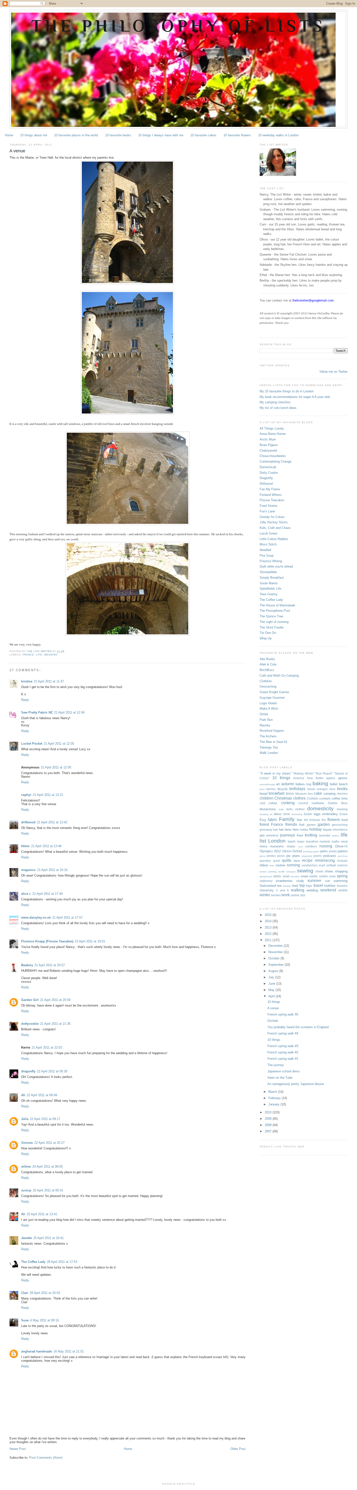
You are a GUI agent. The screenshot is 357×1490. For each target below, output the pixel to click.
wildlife (343, 890)
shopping (341, 871)
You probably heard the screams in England (298, 1027)
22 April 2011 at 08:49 (42, 1095)
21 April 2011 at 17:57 (67, 917)
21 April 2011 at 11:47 (49, 681)
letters (335, 835)
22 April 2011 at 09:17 (45, 1119)
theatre (287, 886)
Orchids (272, 1021)
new (300, 846)
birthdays (297, 789)
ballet (334, 784)
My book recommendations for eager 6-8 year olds (295, 397)
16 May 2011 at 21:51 (68, 1351)
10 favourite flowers (237, 135)
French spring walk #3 (282, 1046)
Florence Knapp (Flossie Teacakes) (47, 941)
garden (324, 824)
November (276, 952)
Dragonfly (266, 478)
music (291, 846)
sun (327, 881)
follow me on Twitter (334, 371)
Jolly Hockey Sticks (274, 522)
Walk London (269, 753)
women (276, 895)
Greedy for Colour (272, 517)
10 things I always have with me (160, 135)
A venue (273, 1008)
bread (263, 793)
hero (296, 829)
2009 (268, 1118)
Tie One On (268, 633)
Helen (25, 846)
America (298, 778)
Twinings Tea (269, 747)
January (274, 1104)
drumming (296, 814)
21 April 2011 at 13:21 (48, 795)
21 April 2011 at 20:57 (49, 965)
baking (320, 783)
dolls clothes (295, 809)
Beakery (27, 965)
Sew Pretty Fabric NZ (37, 712)
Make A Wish (269, 708)
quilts (286, 860)
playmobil (307, 856)
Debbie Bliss (338, 803)
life (39, 654)
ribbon (264, 865)
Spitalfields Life (270, 588)
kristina (26, 681)
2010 (268, 1112)
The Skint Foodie (272, 627)
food (344, 820)
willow (26, 1166)
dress (278, 814)
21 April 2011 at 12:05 (59, 743)
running (293, 865)
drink (286, 814)
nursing (325, 846)
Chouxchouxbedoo (273, 456)
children (266, 798)
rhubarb (342, 860)
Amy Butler (315, 778)
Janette (26, 1238)
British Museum (296, 793)
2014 (268, 921)
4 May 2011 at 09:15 (44, 1320)
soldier (323, 876)
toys (309, 885)
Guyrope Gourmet (272, 697)
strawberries (284, 881)
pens (262, 856)
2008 (268, 1125)
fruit (302, 825)
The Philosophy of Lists (178, 25)
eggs (317, 814)
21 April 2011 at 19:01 (90, 941)
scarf (322, 865)
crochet (303, 803)
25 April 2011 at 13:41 (42, 1214)
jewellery (272, 835)
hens (288, 829)
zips (302, 895)
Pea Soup (266, 555)
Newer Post (17, 1449)
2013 (268, 927)
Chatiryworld (268, 450)
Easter (308, 814)
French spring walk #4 (282, 1033)
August (273, 971)
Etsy (263, 820)
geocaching (340, 824)
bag (308, 784)
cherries (342, 793)
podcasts (329, 856)
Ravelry (265, 725)
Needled (265, 550)
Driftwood (266, 483)
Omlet (264, 714)
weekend (328, 890)
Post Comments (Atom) (45, 1457)
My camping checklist (275, 402)
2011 (268, 940)
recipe (307, 860)
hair (275, 829)
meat (344, 841)
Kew (300, 835)
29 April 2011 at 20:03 (45, 1293)
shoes (329, 871)
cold (262, 803)
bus (310, 793)
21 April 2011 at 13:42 (52, 822)
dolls (281, 809)
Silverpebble (268, 572)
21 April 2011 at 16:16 (52, 870)
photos (271, 855)
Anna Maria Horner (273, 434)
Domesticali (268, 467)
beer (262, 789)
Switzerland (268, 885)
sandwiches (309, 865)
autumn (287, 784)
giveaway (266, 829)
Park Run (266, 720)
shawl (319, 871)
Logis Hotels (268, 703)
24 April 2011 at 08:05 (47, 1166)
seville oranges (287, 871)
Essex (344, 814)
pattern (343, 851)
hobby (304, 829)
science (342, 865)
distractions (268, 809)
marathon (312, 841)
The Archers (268, 736)
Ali (23, 1095)
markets (325, 841)
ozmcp (26, 1190)
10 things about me (33, 135)
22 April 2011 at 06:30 (52, 1071)
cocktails (325, 798)
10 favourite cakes (203, 135)
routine (280, 865)
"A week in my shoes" (276, 773)
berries (271, 789)
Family (287, 819)
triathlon (329, 885)
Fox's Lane (267, 511)
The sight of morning (274, 622)
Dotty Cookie (269, 472)
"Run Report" (324, 773)
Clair (24, 1293)
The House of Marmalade (277, 605)
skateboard (266, 876)
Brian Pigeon (269, 445)
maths (336, 841)
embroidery (330, 814)
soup (332, 876)
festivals (314, 819)
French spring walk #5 (282, 1014)
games (311, 824)
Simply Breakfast (272, 577)
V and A (282, 890)
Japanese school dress (283, 1071)
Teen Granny (269, 594)
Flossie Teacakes (272, 500)
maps (300, 841)
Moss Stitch (268, 544)
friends (291, 824)
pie (288, 856)
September (276, 964)
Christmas (283, 798)
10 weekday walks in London (278, 135)
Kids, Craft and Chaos (275, 528)
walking (297, 890)
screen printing (268, 871)
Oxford (297, 851)
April (272, 996)
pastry (333, 851)
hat (281, 829)
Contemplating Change (275, 461)
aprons (343, 778)
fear (299, 820)
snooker (294, 876)
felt (306, 819)
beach (343, 784)
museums (277, 846)
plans (296, 856)
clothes (299, 798)
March (273, 1092)
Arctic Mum (268, 439)
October (274, 958)
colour (273, 803)
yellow (295, 895)
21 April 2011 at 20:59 (55, 1000)
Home (9, 135)
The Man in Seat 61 (273, 742)
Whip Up (266, 638)
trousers (342, 885)
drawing (342, 809)
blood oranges (317, 789)
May (271, 990)
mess (263, 846)
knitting (311, 835)
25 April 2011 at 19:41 (48, 1238)
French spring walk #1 (282, 1058)
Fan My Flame (270, 489)
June (272, 983)
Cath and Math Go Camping (279, 675)
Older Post (238, 1449)
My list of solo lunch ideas (278, 408)
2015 (268, 915)
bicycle (283, 789)
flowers (333, 820)
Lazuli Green (268, 533)
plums (318, 855)
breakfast (276, 793)
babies (300, 784)
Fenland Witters (271, 495)
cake (318, 793)
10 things (281, 778)
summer (314, 880)
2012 (268, 934)
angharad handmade (36, 1351)
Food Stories (269, 506)
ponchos (343, 856)
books (342, 789)
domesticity (320, 808)
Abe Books (267, 659)
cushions (318, 803)
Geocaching (268, 686)
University (267, 890)
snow (304, 876)
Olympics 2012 (270, 851)
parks (324, 851)
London (277, 841)
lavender (325, 835)
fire (324, 819)
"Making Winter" (303, 773)
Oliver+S (341, 846)
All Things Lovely (272, 428)
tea (279, 885)
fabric (272, 820)
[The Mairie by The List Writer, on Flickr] (127, 283)
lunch (291, 841)
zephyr (26, 795)
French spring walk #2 (282, 1052)
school (331, 865)
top (302, 885)
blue (332, 789)
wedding (51, 654)
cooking (288, 803)
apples (330, 778)
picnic (281, 855)
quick (276, 860)
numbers (311, 846)
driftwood (28, 822)
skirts (277, 876)
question (265, 860)
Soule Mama (268, 583)
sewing (305, 870)
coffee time (340, 798)
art (278, 784)
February (275, 1098)
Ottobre (287, 851)
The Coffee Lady (33, 1262)
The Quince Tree (271, 616)
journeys (287, 835)
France (28, 654)
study (300, 881)
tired (295, 885)
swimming (340, 881)
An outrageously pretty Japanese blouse (295, 1084)
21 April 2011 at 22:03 (47, 1047)
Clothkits (266, 681)
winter (265, 895)
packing (307, 851)
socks (313, 876)
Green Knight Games (274, 692)
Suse (25, 1320)
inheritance (340, 829)
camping (329, 793)
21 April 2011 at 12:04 (69, 712)
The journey (275, 1065)
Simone (27, 1143)
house (327, 829)
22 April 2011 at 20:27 (49, 1143)
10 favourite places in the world (76, 135)
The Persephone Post (275, 610)
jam (262, 835)
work (285, 895)
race (297, 860)
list (263, 841)
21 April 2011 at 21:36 (55, 1023)
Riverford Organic (272, 730)
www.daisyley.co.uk (36, 917)
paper (316, 851)
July (271, 977)
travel (318, 885)
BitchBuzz (267, 670)
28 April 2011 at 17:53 (62, 1262)
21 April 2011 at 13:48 (46, 846)
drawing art (266, 814)
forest (264, 824)
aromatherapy (267, 784)
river (272, 865)
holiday (315, 829)
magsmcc (28, 870)
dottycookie (30, 1023)
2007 (268, 1131)
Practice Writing (271, 561)
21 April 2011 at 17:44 (47, 894)
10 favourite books (118, 135)
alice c (26, 894)
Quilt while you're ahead (276, 566)
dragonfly (28, 1071)
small (285, 876)
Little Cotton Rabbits (274, 539)
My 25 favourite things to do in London (287, 391)
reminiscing (325, 860)
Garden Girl (30, 1000)
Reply (25, 700)
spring (342, 876)
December (276, 945)
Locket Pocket (31, 743)
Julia (24, 1119)
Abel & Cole (268, 664)
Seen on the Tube (279, 1077)
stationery (266, 880)
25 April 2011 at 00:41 (48, 1190)
